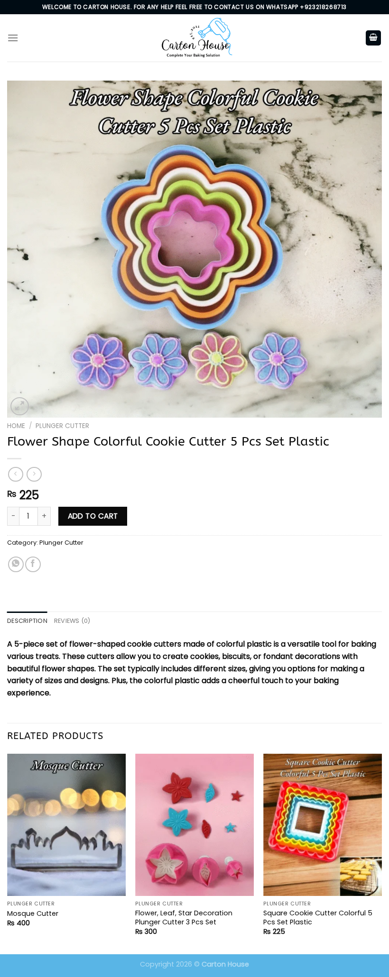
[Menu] (13, 37)
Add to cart (93, 516)
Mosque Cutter (32, 913)
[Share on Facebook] (33, 564)
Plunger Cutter (62, 425)
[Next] (381, 853)
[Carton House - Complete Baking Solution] (194, 38)
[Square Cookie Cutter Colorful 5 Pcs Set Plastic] (322, 825)
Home (16, 425)
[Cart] (373, 38)
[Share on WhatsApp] (16, 564)
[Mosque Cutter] (66, 825)
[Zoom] (19, 406)
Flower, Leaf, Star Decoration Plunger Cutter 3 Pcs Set (183, 917)
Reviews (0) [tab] (72, 621)
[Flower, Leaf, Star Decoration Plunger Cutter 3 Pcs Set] (194, 825)
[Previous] (7, 853)
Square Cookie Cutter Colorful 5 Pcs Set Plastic (317, 917)
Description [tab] (27, 621)
